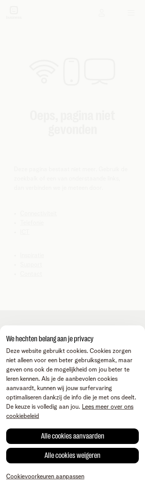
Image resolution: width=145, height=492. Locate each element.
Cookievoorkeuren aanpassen (45, 476)
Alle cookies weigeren (72, 455)
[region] (72, 408)
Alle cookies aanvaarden (72, 436)
